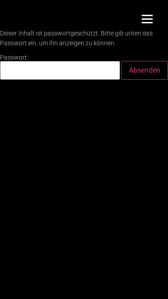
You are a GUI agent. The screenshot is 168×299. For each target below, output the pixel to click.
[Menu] (147, 19)
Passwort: (14, 58)
